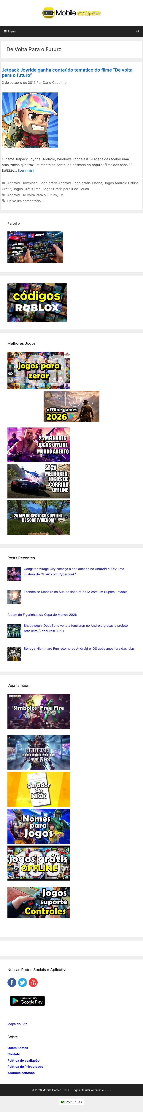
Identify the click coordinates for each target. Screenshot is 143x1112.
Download (30, 183)
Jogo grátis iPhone (87, 183)
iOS (61, 195)
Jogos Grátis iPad (27, 189)
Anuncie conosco (21, 1073)
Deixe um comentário (24, 201)
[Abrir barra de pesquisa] (138, 31)
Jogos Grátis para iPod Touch (65, 189)
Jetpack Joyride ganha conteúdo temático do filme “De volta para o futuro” (67, 72)
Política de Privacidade (25, 1066)
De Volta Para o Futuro (39, 195)
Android (13, 183)
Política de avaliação (23, 1060)
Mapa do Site (17, 1024)
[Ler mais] (26, 170)
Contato (13, 1054)
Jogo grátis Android (55, 183)
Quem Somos (17, 1048)
